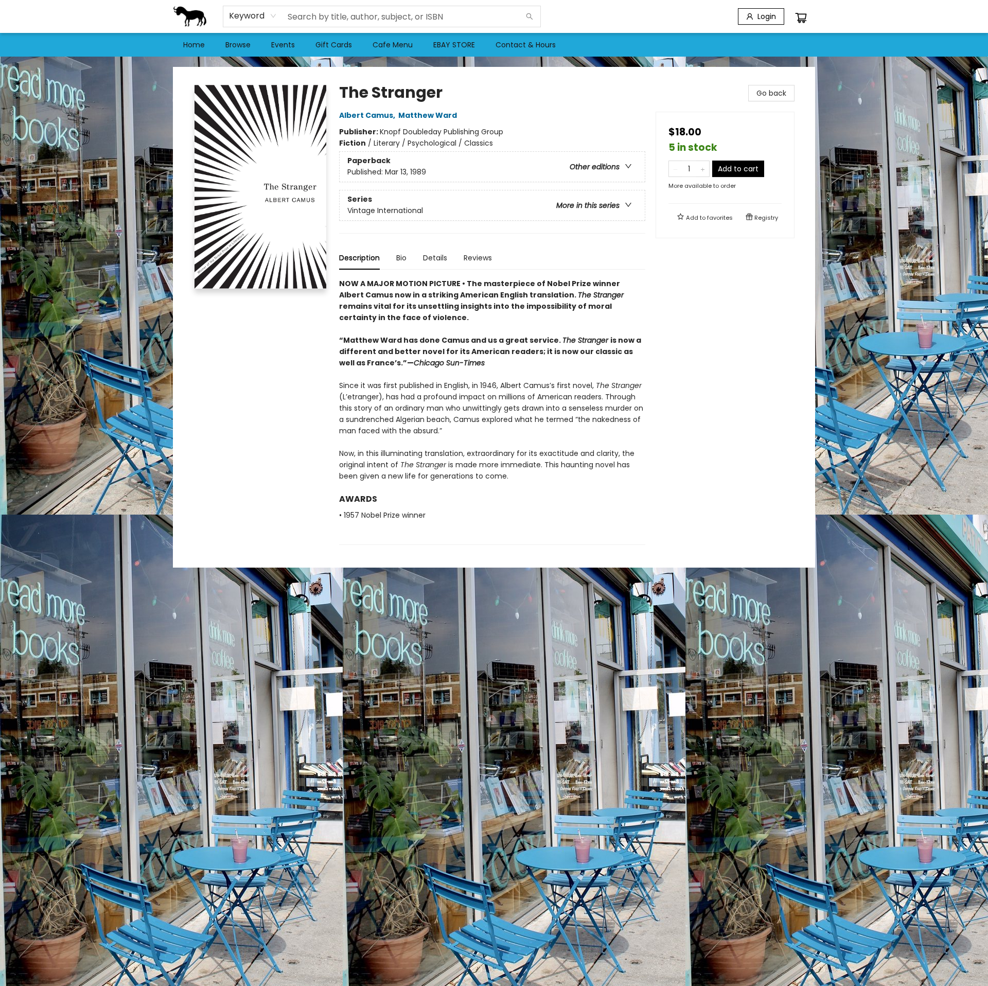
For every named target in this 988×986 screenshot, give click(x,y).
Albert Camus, (368, 115)
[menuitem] (194, 45)
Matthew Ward (427, 115)
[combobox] (253, 16)
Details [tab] (435, 258)
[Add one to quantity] (702, 168)
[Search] (529, 16)
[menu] (494, 45)
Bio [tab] (401, 258)
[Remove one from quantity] (675, 168)
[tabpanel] (492, 411)
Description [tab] (359, 258)
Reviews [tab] (478, 258)
